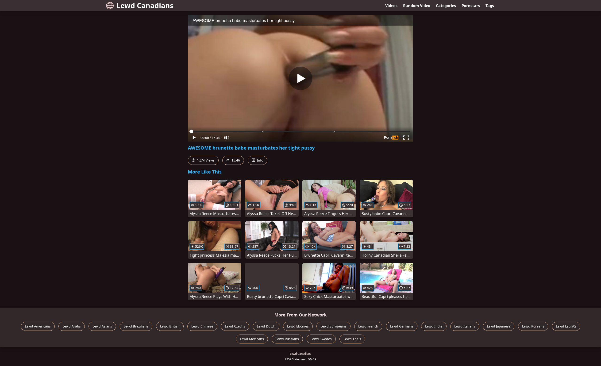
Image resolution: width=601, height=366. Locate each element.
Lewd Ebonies (298, 326)
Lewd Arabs (71, 326)
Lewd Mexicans (252, 339)
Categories (446, 5)
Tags (489, 5)
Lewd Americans (38, 326)
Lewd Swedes (321, 339)
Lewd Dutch (266, 326)
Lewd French (368, 326)
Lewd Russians (287, 339)
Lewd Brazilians (136, 326)
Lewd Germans (401, 326)
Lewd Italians (464, 326)
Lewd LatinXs (566, 326)
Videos (391, 5)
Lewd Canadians (144, 5)
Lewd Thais (352, 339)
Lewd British (170, 326)
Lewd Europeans (333, 326)
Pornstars (471, 5)
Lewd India (434, 326)
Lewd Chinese (202, 326)
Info (259, 160)
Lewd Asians (102, 326)
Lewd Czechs (235, 326)
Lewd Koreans (533, 326)
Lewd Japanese (498, 326)
